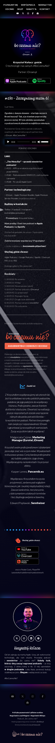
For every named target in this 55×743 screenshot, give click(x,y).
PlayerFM (36, 569)
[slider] (45, 141)
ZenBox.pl (40, 722)
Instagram (26, 209)
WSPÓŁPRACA (28, 5)
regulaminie (28, 366)
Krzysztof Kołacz (26, 218)
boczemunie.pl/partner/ (34, 246)
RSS (15, 260)
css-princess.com (34, 725)
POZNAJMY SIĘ (10, 5)
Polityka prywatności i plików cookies (27, 712)
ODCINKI (9, 9)
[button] (7, 530)
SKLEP (20, 9)
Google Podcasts (26, 257)
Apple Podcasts (11, 257)
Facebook (16, 209)
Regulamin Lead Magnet (20, 716)
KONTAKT (45, 9)
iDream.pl (32, 72)
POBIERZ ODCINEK (27, 148)
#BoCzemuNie (19, 135)
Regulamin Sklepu (38, 716)
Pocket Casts (26, 569)
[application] (27, 142)
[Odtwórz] (8, 141)
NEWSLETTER (45, 5)
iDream (9, 135)
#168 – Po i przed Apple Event (19, 182)
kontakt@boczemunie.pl (15, 213)
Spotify (21, 227)
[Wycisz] (39, 141)
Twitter (8, 209)
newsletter (34, 303)
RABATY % (31, 9)
